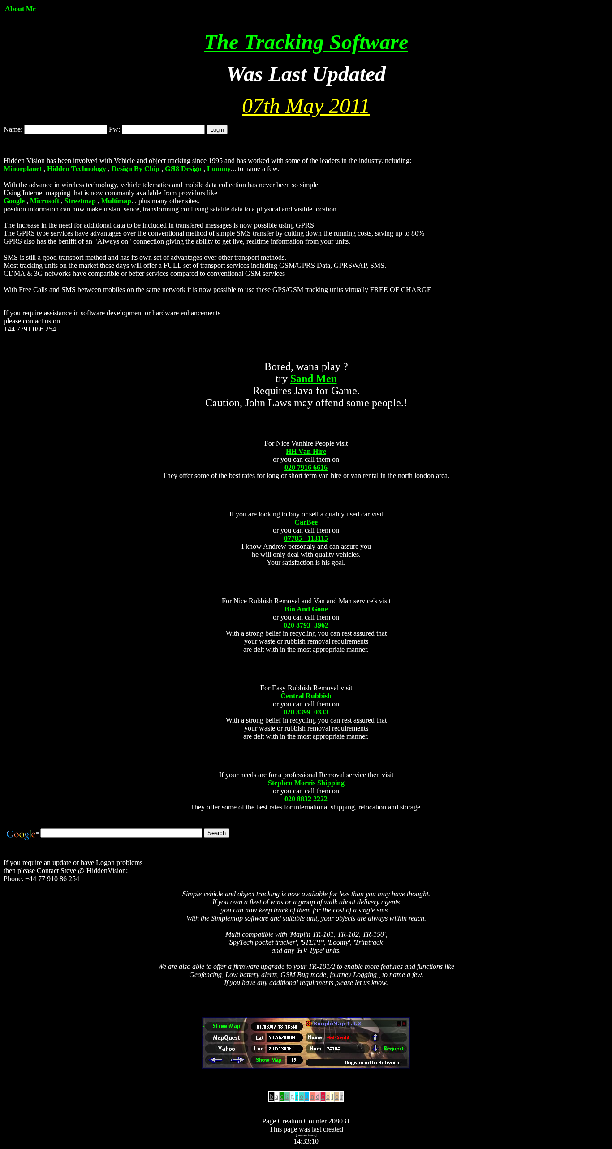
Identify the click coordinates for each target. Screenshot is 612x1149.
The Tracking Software (306, 42)
